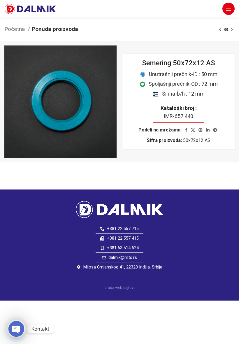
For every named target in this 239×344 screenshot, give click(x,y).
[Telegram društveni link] (215, 130)
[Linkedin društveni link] (207, 130)
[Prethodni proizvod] (220, 29)
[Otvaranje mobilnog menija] (228, 9)
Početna (15, 29)
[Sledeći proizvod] (232, 29)
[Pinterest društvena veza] (200, 130)
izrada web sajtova (120, 287)
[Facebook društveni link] (186, 130)
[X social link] (193, 130)
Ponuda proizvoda (55, 29)
